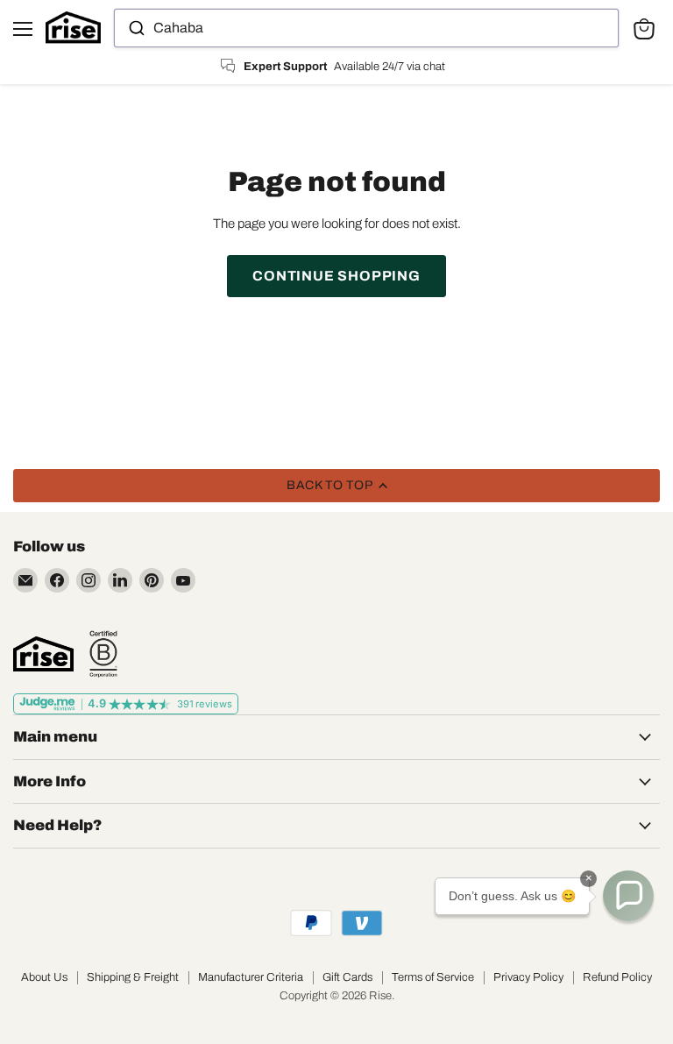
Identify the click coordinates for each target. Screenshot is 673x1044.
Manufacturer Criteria (250, 977)
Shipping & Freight (133, 977)
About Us (44, 977)
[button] (628, 895)
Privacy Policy (528, 977)
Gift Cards (347, 977)
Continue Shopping (336, 275)
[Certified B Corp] (103, 654)
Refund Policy (617, 977)
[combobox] (366, 28)
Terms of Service (433, 977)
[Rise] (43, 653)
